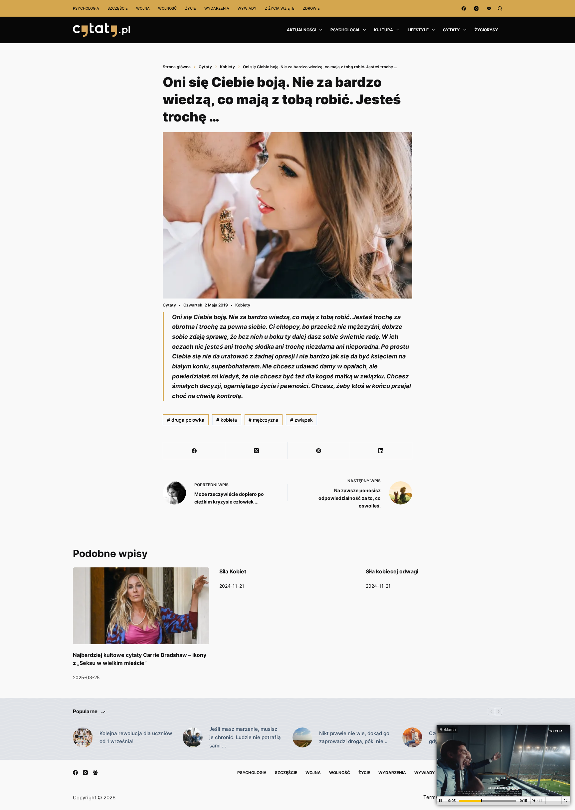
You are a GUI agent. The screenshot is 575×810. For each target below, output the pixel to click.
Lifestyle (418, 29)
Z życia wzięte (279, 8)
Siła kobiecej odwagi (392, 571)
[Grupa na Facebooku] (489, 8)
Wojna (143, 8)
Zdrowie (311, 8)
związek (301, 420)
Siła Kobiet (232, 571)
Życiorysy (486, 29)
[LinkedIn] (381, 450)
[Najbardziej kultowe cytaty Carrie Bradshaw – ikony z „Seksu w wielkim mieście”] (141, 605)
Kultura (383, 29)
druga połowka (185, 420)
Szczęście (117, 8)
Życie (190, 8)
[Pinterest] (319, 450)
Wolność (167, 8)
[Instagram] (476, 8)
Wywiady (247, 8)
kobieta (226, 420)
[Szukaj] (500, 8)
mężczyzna (263, 420)
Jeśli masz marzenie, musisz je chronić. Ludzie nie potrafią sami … (245, 737)
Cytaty (451, 29)
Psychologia (86, 8)
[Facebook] (464, 8)
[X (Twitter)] (256, 450)
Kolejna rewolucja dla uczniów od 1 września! (135, 737)
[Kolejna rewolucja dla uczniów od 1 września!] (83, 737)
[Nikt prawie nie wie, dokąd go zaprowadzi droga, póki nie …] (302, 737)
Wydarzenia (216, 8)
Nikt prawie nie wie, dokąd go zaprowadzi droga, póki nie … (354, 737)
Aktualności (301, 29)
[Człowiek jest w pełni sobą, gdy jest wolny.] (412, 737)
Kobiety (242, 305)
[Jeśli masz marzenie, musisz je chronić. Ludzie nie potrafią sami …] (193, 737)
